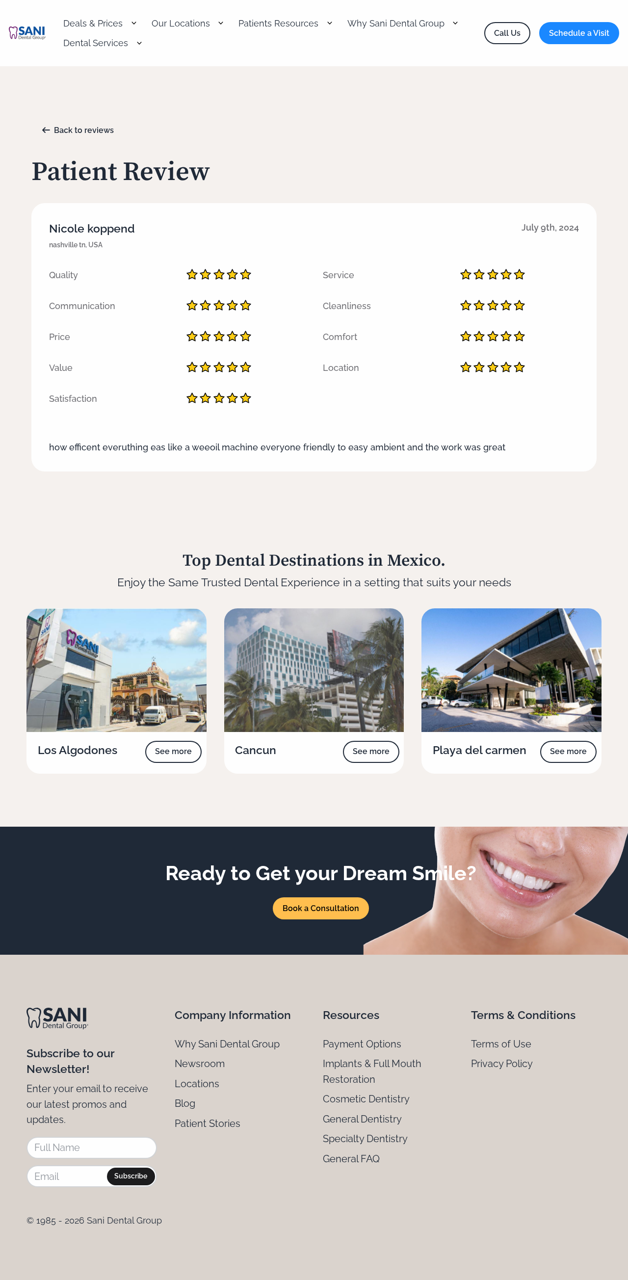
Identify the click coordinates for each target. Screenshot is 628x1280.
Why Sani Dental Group (227, 1044)
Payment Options (362, 1044)
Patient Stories (207, 1123)
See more (173, 751)
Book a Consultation (321, 908)
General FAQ (351, 1159)
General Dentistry (362, 1119)
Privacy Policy (502, 1064)
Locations (197, 1084)
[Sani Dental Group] (27, 33)
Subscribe (130, 1176)
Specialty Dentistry (365, 1139)
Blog (185, 1103)
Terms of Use (501, 1044)
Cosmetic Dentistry (366, 1099)
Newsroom (200, 1064)
